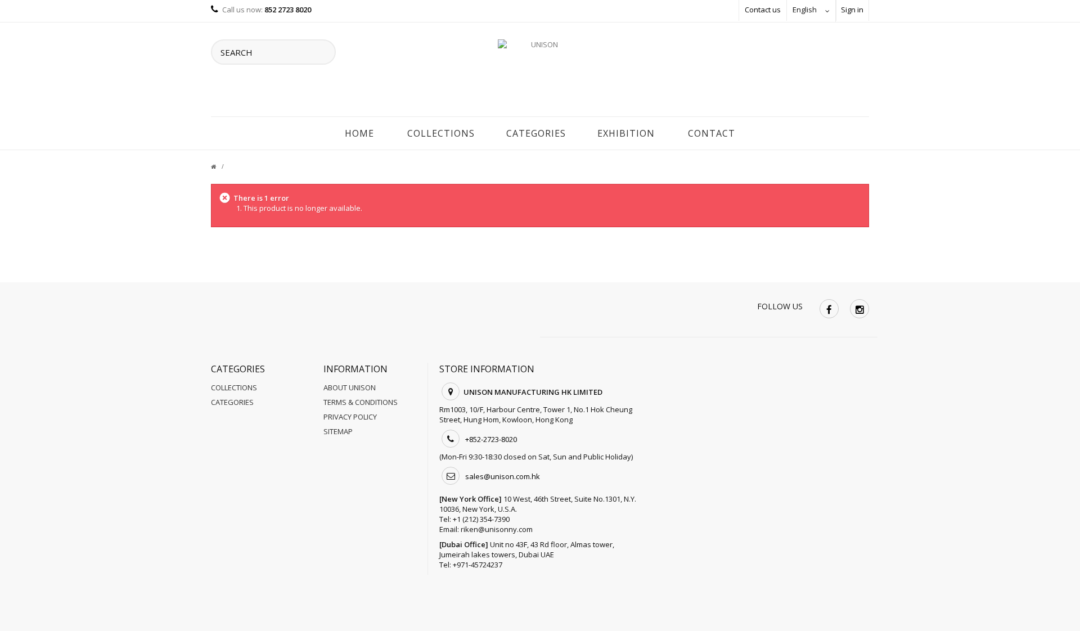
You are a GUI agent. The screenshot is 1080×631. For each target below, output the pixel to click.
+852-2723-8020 (491, 439)
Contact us (763, 9)
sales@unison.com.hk (502, 476)
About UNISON (349, 387)
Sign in (852, 9)
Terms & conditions (360, 402)
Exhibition (626, 133)
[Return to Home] (220, 166)
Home (359, 133)
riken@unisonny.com (497, 529)
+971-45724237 (477, 565)
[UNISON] (540, 72)
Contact (711, 133)
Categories (536, 133)
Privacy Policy (350, 417)
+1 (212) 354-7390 (481, 519)
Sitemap (338, 431)
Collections (441, 133)
